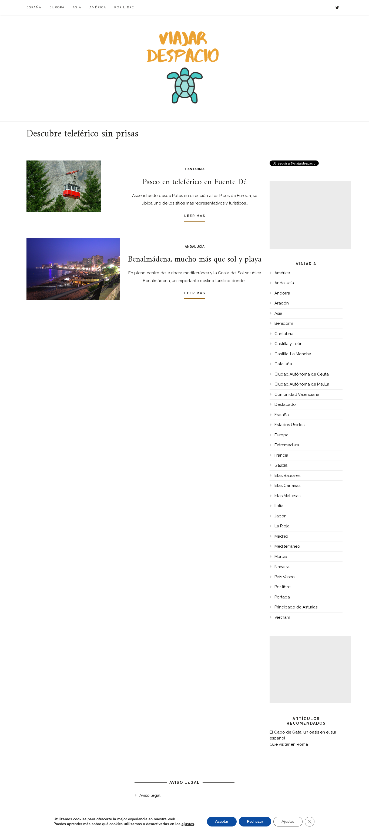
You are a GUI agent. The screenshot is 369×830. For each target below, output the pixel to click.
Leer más (194, 216)
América (97, 7)
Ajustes (287, 821)
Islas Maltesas (287, 495)
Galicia (280, 465)
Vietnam (282, 617)
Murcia (280, 556)
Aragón (281, 303)
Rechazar (255, 821)
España (33, 7)
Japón (280, 516)
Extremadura (286, 445)
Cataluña (283, 364)
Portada (282, 597)
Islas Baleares (287, 475)
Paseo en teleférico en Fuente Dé (195, 182)
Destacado (285, 404)
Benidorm (283, 323)
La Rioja (282, 526)
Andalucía (194, 247)
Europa (57, 7)
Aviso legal (149, 795)
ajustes (188, 824)
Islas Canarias (287, 485)
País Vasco (284, 576)
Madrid (281, 536)
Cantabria (194, 169)
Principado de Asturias (295, 607)
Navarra (282, 566)
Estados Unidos (289, 424)
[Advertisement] (310, 215)
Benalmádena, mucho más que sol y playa (194, 259)
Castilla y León (288, 343)
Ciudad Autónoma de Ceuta (301, 374)
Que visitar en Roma (289, 744)
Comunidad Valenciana (296, 394)
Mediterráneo (287, 546)
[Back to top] (357, 818)
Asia (77, 7)
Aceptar (222, 821)
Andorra (282, 293)
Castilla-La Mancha (292, 354)
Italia (278, 505)
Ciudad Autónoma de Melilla (301, 384)
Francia (281, 455)
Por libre (124, 7)
